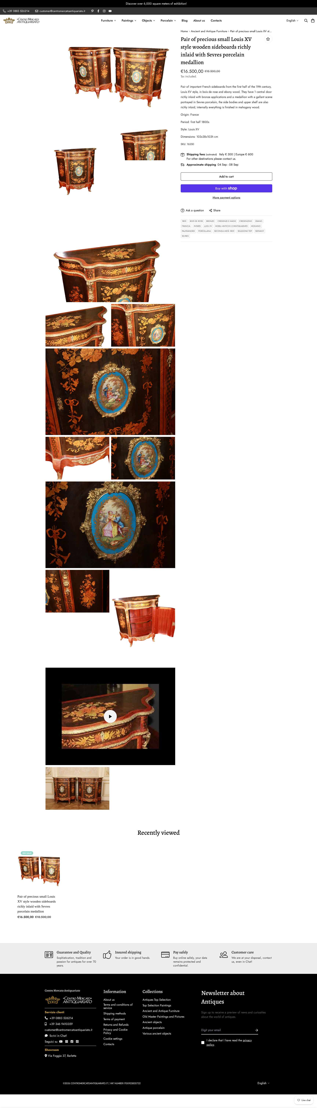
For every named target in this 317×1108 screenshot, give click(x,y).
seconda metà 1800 (224, 231)
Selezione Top (245, 231)
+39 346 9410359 (60, 1024)
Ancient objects (152, 1022)
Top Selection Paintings (157, 1005)
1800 (184, 221)
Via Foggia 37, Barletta (61, 1056)
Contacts (216, 20)
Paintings (127, 20)
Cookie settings (112, 1038)
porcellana (204, 231)
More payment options (226, 197)
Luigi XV (208, 226)
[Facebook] (72, 1041)
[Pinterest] (77, 1041)
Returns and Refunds (115, 1024)
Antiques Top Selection (157, 999)
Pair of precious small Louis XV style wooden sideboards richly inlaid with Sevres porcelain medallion (36, 904)
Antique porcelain (154, 1028)
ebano (258, 221)
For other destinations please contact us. (211, 159)
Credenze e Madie (227, 221)
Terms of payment (114, 1019)
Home (184, 31)
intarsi (197, 226)
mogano (255, 226)
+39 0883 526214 (60, 1018)
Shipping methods (114, 1013)
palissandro (188, 231)
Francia (186, 226)
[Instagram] (66, 1041)
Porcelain (167, 20)
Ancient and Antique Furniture (209, 31)
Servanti (259, 231)
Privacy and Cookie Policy (115, 1031)
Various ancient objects (157, 1033)
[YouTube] (61, 1041)
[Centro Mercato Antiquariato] (21, 20)
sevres (185, 236)
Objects (147, 20)
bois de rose (196, 221)
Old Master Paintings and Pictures (163, 1016)
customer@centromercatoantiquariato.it (68, 1030)
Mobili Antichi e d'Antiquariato (231, 226)
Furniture (107, 20)
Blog (184, 20)
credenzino (245, 221)
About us (199, 20)
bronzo (210, 221)
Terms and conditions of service (118, 1006)
